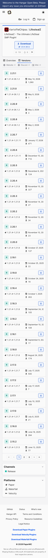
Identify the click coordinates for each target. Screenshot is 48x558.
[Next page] (34, 457)
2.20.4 (13, 180)
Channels (9, 466)
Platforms (9, 480)
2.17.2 (13, 380)
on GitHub (40, 6)
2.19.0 (13, 272)
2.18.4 (13, 288)
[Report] (32, 52)
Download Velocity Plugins (24, 534)
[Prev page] (14, 457)
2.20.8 (13, 119)
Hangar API (11, 514)
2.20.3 (13, 196)
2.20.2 (13, 211)
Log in (26, 19)
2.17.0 (13, 411)
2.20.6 (13, 150)
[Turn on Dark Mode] (43, 12)
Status (22, 509)
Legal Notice (24, 524)
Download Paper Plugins (24, 530)
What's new (36, 509)
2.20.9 (13, 104)
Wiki (37, 65)
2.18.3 (13, 303)
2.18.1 (13, 334)
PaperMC (27, 544)
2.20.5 (13, 165)
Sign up (41, 19)
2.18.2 (13, 318)
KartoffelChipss (18, 29)
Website (9, 65)
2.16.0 (13, 426)
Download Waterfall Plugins (24, 539)
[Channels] (42, 466)
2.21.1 (13, 73)
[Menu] (3, 11)
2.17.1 (13, 395)
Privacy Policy (12, 519)
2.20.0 (13, 242)
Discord (24, 65)
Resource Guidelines (33, 519)
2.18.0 (13, 349)
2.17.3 (13, 364)
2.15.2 (13, 441)
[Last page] (39, 457)
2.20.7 (13, 134)
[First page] (9, 457)
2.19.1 (13, 257)
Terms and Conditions (32, 514)
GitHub (10, 509)
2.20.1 (13, 226)
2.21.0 (13, 88)
